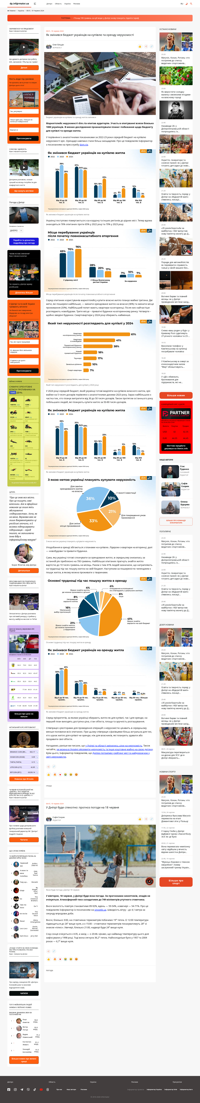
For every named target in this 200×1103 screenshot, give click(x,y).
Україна (67, 4)
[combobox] (16, 230)
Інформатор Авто (186, 1089)
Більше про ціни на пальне (24, 715)
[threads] (47, 1089)
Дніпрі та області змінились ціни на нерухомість (114, 745)
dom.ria (84, 144)
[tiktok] (34, 1089)
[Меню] (35, 3)
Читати (24, 839)
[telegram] (21, 1089)
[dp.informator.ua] (19, 3)
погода (49, 970)
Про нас (59, 1089)
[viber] (28, 1089)
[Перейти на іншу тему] (186, 3)
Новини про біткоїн (24, 779)
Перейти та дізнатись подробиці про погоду (24, 241)
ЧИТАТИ (24, 993)
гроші (49, 786)
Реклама (76, 4)
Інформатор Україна (154, 1089)
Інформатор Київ (170, 1089)
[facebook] (8, 1089)
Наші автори (71, 1089)
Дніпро (49, 4)
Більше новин (176, 395)
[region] (24, 237)
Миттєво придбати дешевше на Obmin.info (176, 447)
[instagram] (15, 1089)
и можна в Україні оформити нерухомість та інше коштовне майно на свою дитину (105, 749)
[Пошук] (191, 3)
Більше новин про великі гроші (24, 1060)
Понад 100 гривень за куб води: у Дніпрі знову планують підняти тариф (106, 18)
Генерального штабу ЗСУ (27, 483)
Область (58, 4)
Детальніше (24, 570)
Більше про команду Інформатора (176, 521)
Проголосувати (24, 138)
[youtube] (41, 1089)
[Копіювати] (151, 46)
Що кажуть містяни (24, 191)
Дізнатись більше (24, 292)
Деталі (24, 67)
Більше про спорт (176, 882)
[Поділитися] (146, 46)
